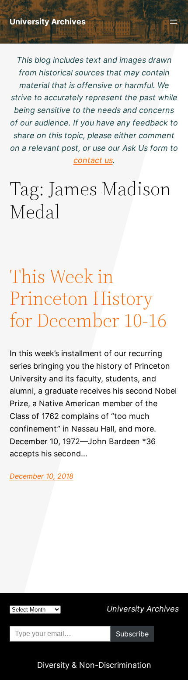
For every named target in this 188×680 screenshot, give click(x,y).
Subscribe (132, 633)
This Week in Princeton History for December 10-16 (88, 298)
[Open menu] (173, 22)
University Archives (48, 21)
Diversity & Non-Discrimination (94, 665)
